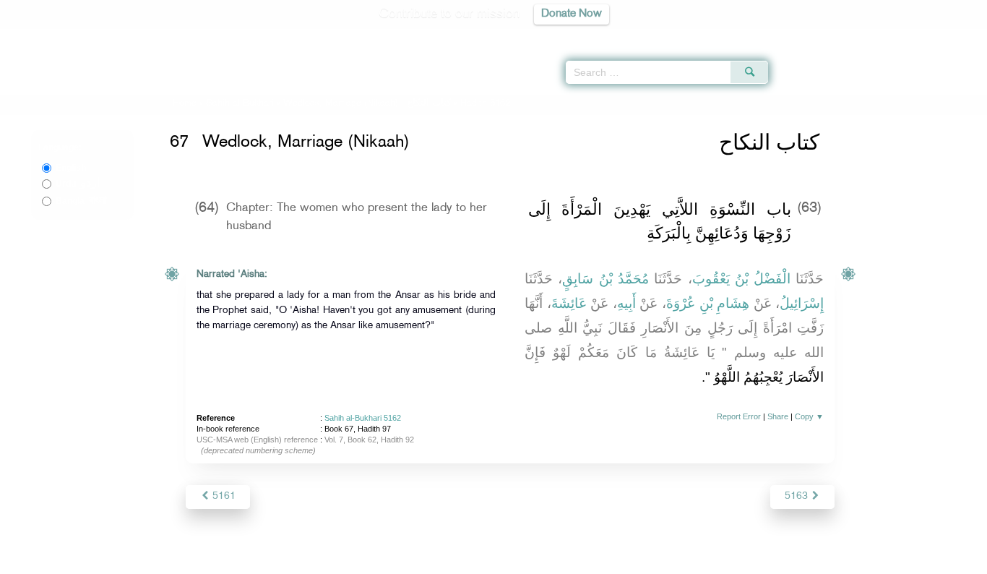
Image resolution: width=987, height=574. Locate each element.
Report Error (739, 416)
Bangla (81, 201)
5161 (223, 496)
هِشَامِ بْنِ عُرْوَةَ (707, 303)
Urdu (78, 184)
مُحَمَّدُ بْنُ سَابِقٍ (605, 278)
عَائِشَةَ (569, 303)
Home (185, 103)
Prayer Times (902, 36)
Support (427, 560)
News (384, 560)
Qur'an (807, 36)
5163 (798, 496)
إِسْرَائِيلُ (802, 303)
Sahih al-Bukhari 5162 (362, 418)
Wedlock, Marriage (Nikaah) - (368, 103)
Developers (482, 560)
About (346, 560)
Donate (583, 560)
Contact (538, 560)
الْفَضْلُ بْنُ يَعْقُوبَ (741, 278)
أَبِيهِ (626, 303)
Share (777, 416)
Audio (951, 36)
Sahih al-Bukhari (240, 103)
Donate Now (571, 14)
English (71, 168)
